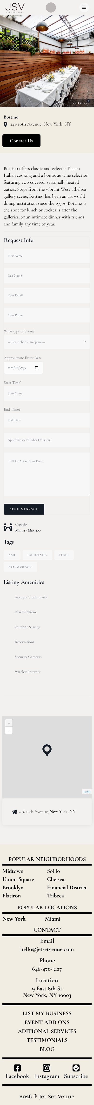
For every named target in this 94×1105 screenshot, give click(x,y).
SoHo (53, 870)
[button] (85, 61)
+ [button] (9, 723)
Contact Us (21, 141)
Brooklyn (13, 887)
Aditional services (47, 1031)
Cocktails (37, 555)
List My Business (47, 1013)
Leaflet (86, 791)
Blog (47, 1049)
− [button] (9, 730)
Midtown (13, 870)
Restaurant (20, 566)
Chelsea (55, 879)
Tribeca (55, 895)
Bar (12, 555)
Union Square (18, 879)
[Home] (15, 7)
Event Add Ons (47, 1022)
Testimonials (47, 1040)
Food (64, 555)
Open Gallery (79, 103)
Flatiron (11, 895)
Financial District (67, 887)
